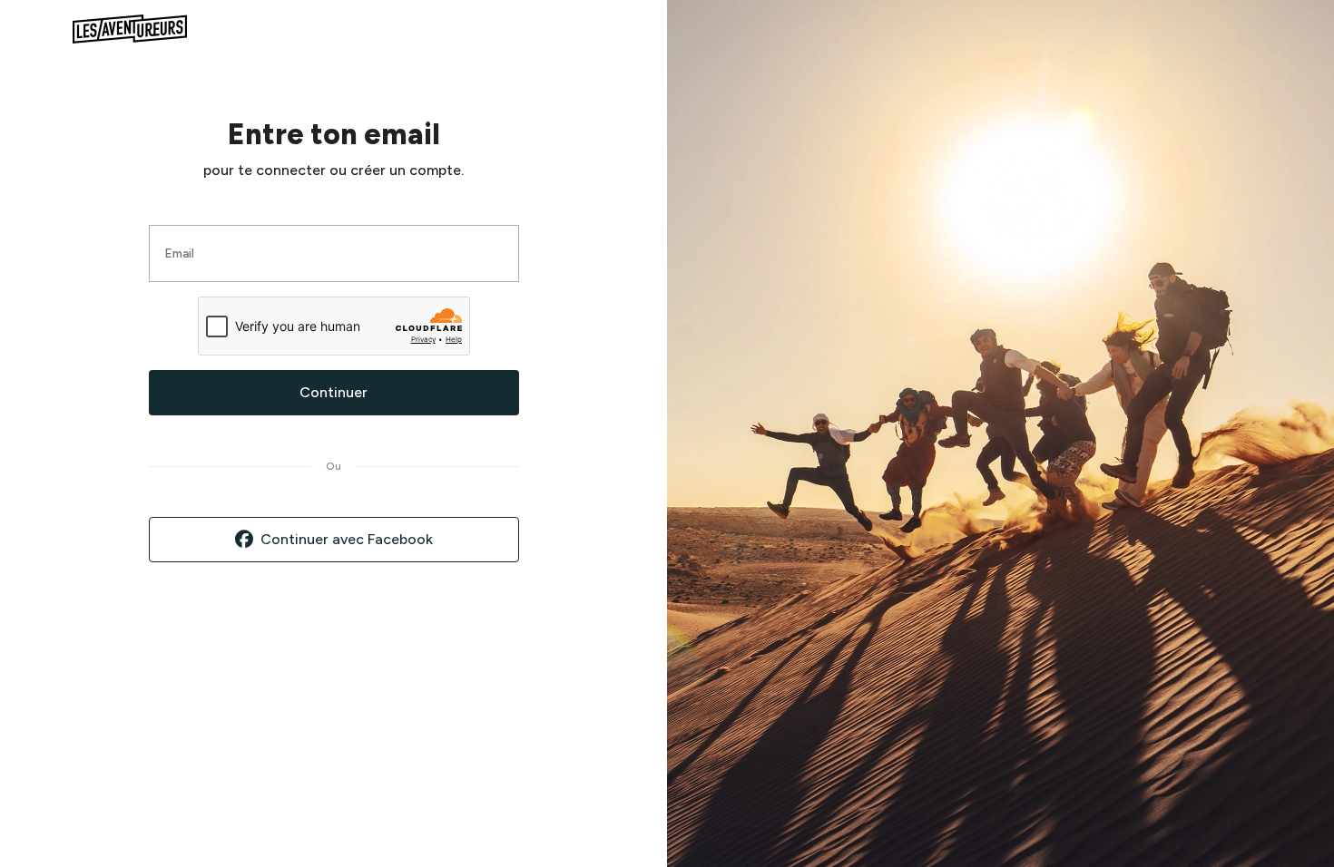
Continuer (333, 392)
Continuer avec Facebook (346, 539)
